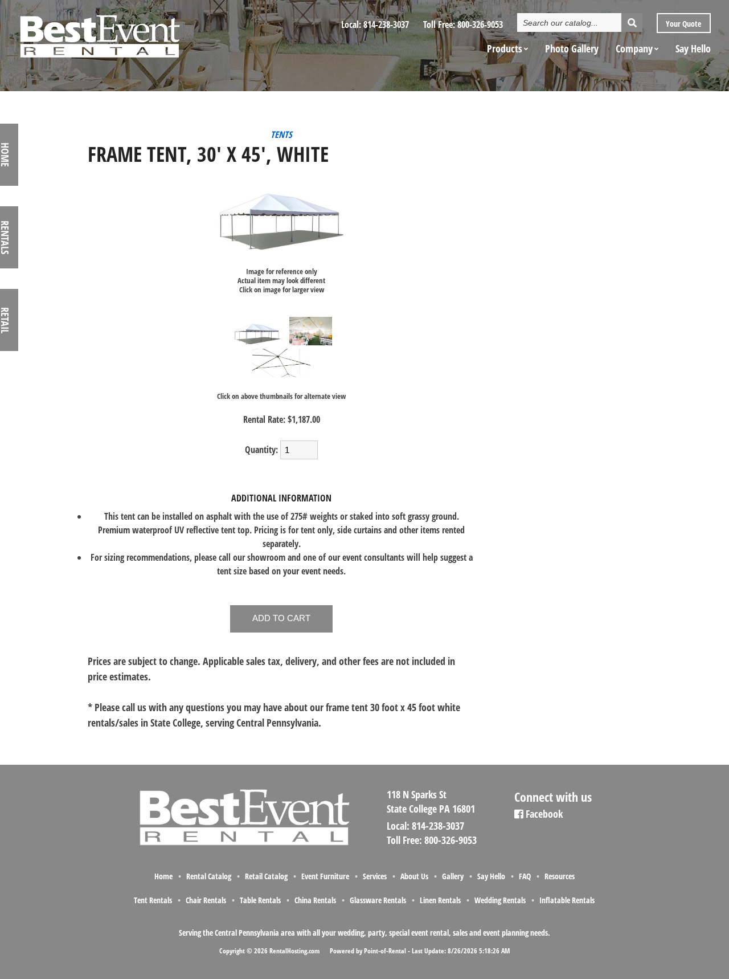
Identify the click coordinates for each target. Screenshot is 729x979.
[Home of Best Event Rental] (243, 843)
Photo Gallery (572, 48)
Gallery (453, 876)
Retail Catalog (266, 876)
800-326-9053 (480, 24)
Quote (682, 23)
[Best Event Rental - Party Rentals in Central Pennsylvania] (99, 32)
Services (375, 876)
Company (634, 48)
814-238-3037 (386, 24)
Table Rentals (260, 900)
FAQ (525, 876)
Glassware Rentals (378, 900)
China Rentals (315, 900)
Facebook (543, 814)
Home (163, 876)
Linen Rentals (440, 900)
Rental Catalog (208, 876)
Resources (559, 876)
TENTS (281, 134)
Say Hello (693, 48)
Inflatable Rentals (567, 900)
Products (504, 48)
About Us (414, 876)
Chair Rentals (206, 900)
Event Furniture (325, 876)
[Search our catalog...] (631, 22)
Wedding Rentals (500, 900)
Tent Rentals (153, 900)
